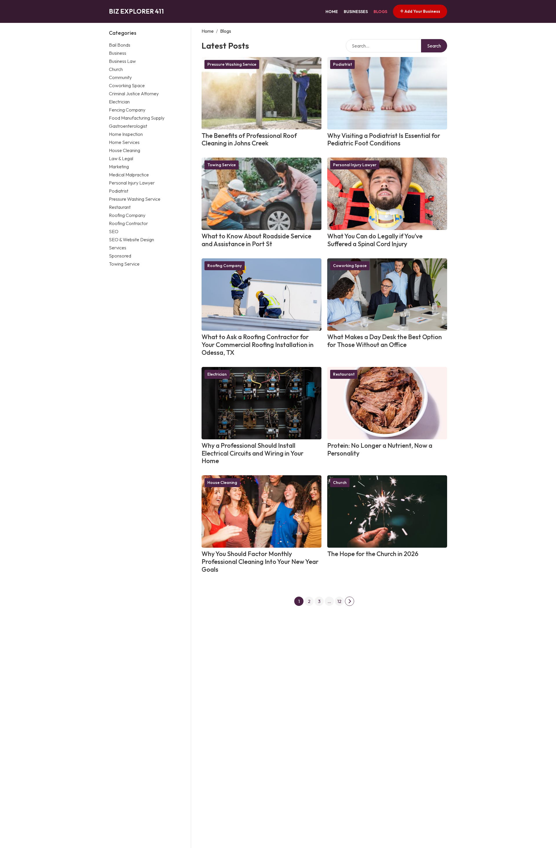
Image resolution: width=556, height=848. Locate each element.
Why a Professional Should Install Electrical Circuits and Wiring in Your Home (252, 453)
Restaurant (120, 207)
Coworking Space (127, 85)
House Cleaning (124, 150)
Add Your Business (422, 11)
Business (117, 53)
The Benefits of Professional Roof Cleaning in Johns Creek (249, 139)
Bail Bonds (119, 44)
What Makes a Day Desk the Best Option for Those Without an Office (384, 341)
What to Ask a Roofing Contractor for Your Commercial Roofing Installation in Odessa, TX (258, 345)
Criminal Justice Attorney (134, 93)
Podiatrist (118, 190)
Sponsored (120, 255)
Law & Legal (121, 158)
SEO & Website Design (131, 239)
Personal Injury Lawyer (132, 182)
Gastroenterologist (128, 126)
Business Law (122, 61)
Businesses (356, 11)
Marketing (119, 166)
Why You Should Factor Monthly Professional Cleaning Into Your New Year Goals (260, 561)
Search (434, 46)
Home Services (124, 142)
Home (331, 11)
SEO (113, 231)
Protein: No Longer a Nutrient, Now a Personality (379, 449)
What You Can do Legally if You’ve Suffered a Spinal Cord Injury (375, 240)
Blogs (380, 11)
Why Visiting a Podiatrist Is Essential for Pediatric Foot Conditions (383, 139)
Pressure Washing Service (134, 199)
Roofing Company (127, 215)
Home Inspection (126, 134)
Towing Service (124, 263)
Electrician (119, 101)
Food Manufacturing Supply (136, 117)
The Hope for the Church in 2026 (372, 554)
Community (120, 77)
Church (116, 69)
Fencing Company (127, 109)
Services (117, 247)
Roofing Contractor (128, 223)
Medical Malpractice (129, 174)
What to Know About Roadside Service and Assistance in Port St (256, 240)
